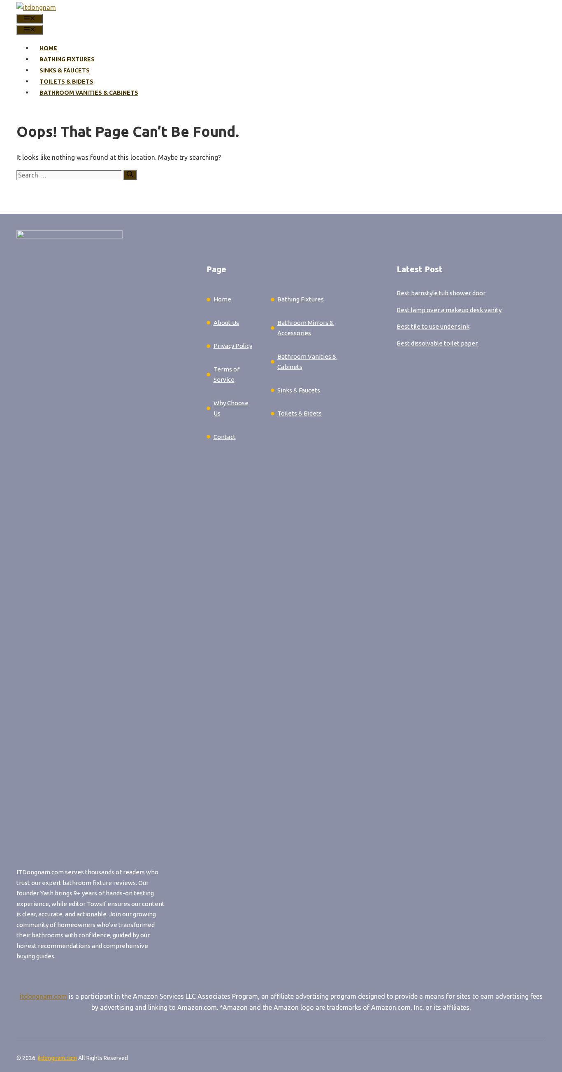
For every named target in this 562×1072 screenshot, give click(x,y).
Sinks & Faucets (64, 70)
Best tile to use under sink (433, 326)
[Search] (130, 175)
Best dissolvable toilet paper (437, 343)
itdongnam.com (43, 996)
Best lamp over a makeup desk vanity (449, 309)
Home (48, 48)
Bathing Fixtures (67, 59)
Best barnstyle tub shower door (441, 293)
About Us (226, 322)
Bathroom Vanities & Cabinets (88, 92)
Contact (225, 436)
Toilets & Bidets (66, 81)
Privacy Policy (233, 345)
